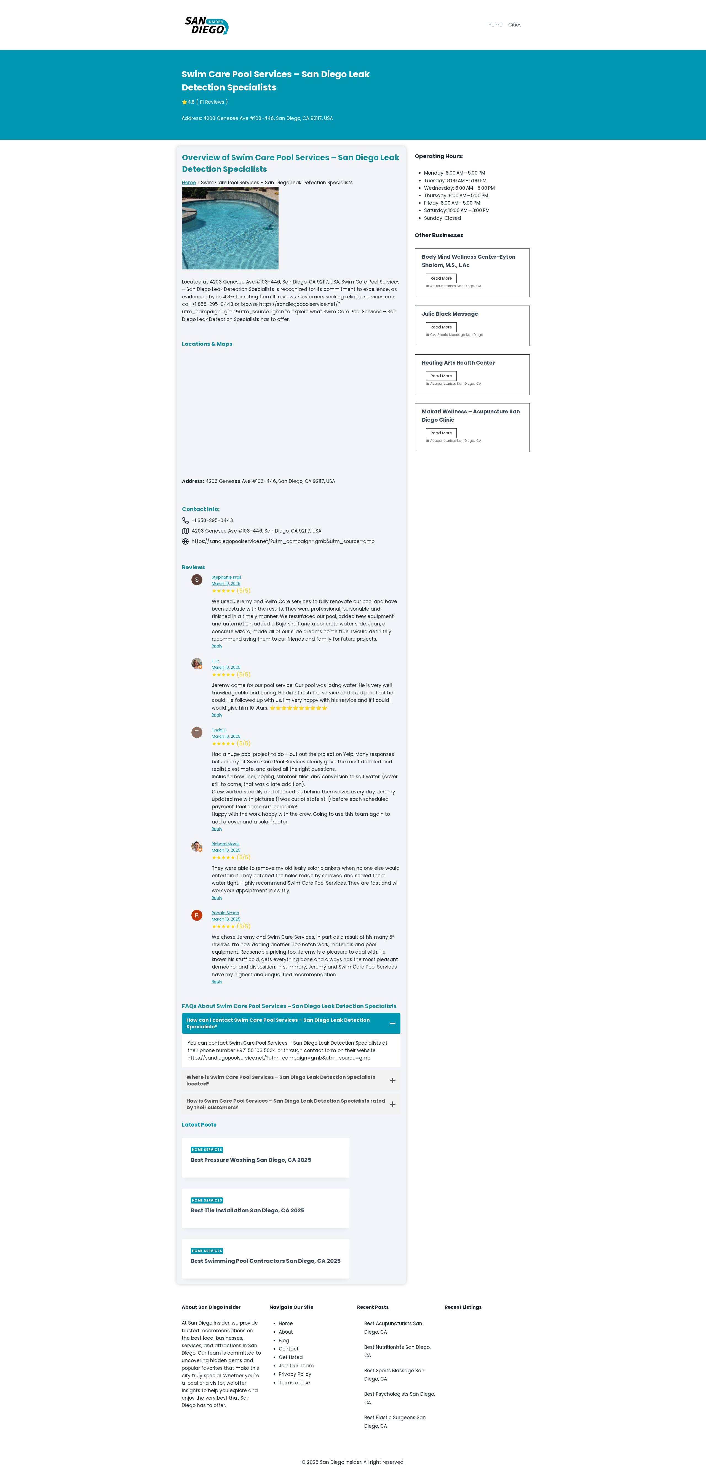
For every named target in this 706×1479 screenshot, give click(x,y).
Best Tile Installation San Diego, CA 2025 (247, 1210)
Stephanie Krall (226, 577)
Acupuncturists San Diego (452, 286)
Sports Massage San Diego (460, 334)
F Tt (215, 661)
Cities (515, 25)
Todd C (219, 730)
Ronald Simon (225, 913)
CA (478, 286)
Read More (444, 279)
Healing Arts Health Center (458, 363)
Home (495, 25)
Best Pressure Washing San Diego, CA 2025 (251, 1160)
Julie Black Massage (450, 314)
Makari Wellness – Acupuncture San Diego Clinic (471, 416)
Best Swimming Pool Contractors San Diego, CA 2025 (266, 1261)
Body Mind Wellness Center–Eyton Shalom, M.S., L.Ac (468, 261)
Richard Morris (226, 844)
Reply (217, 646)
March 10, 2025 (226, 583)
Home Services (207, 1150)
